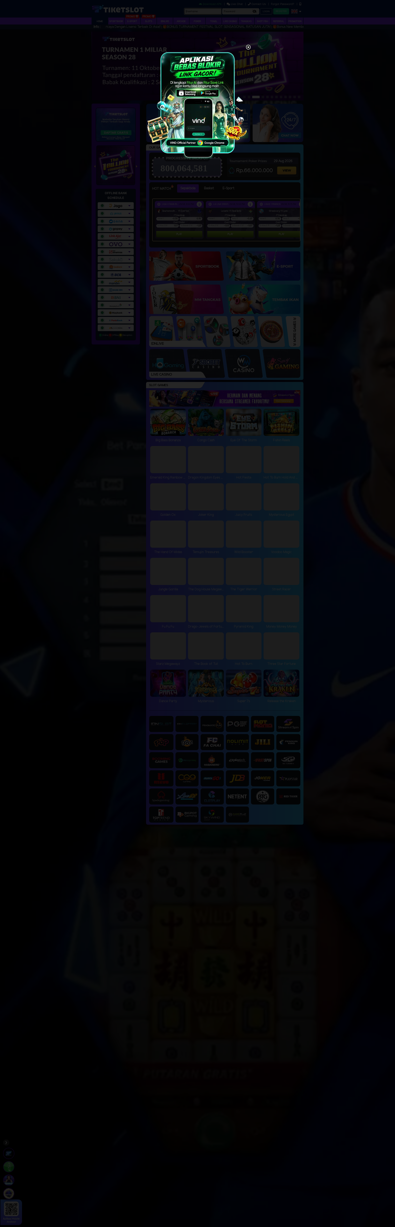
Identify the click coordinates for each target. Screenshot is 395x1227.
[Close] (248, 47)
